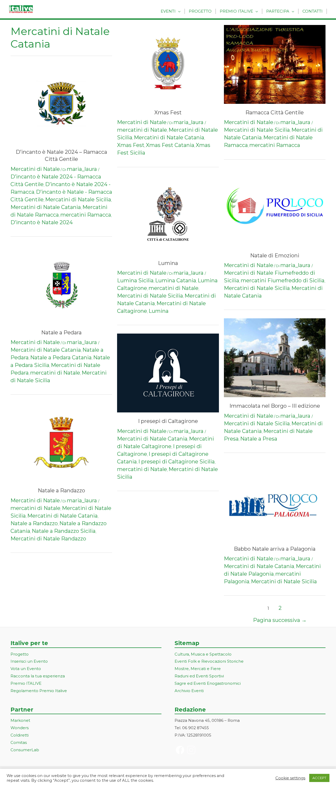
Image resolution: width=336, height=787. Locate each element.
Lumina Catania (175, 280)
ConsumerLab (24, 749)
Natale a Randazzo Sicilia (64, 531)
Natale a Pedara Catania (61, 357)
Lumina (168, 263)
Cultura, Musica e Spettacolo (203, 654)
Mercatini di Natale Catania (45, 207)
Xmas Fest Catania (170, 145)
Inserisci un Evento (29, 661)
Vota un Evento (25, 668)
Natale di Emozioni (274, 255)
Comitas (18, 742)
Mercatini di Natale (35, 169)
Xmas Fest (168, 112)
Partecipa (277, 11)
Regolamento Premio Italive (38, 690)
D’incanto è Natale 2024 (41, 222)
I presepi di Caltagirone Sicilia (176, 461)
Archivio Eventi (189, 690)
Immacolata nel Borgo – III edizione (274, 406)
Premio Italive (236, 11)
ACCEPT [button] (319, 778)
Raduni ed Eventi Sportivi (199, 675)
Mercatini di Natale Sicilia (78, 199)
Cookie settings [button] (290, 778)
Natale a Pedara (61, 332)
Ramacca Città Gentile (274, 112)
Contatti (312, 11)
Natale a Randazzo (61, 490)
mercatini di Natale (55, 373)
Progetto (200, 11)
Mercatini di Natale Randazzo (48, 538)
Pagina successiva (280, 620)
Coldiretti (19, 735)
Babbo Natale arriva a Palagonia (275, 549)
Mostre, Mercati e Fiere (198, 668)
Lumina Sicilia (135, 280)
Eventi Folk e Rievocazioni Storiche (209, 661)
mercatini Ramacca (85, 215)
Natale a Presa (258, 439)
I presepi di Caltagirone (168, 421)
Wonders (19, 727)
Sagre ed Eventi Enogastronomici (208, 683)
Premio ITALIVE (25, 683)
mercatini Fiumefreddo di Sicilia (282, 280)
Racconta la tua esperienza (37, 675)
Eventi (168, 11)
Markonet (20, 720)
